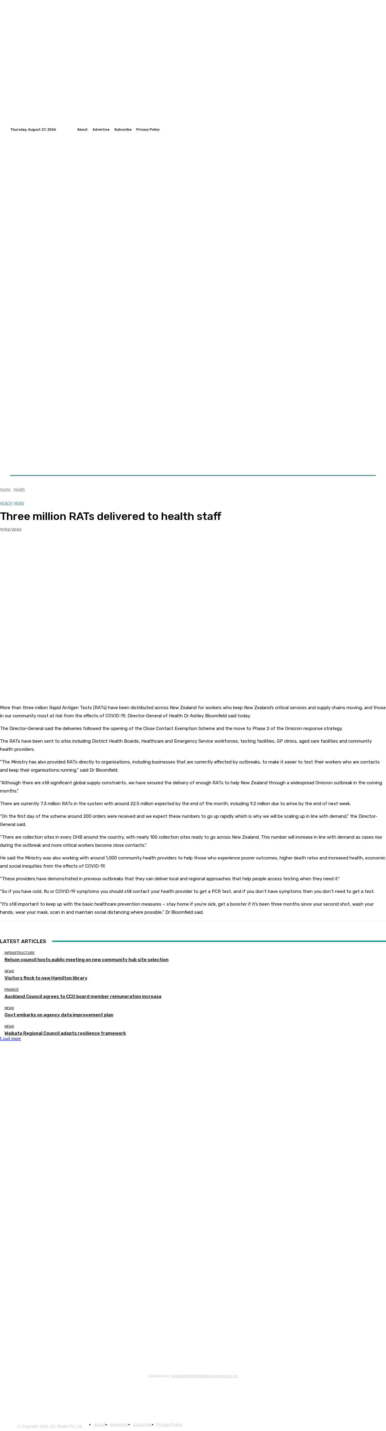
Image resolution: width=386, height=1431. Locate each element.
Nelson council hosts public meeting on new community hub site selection (87, 959)
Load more (10, 1038)
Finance (12, 989)
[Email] (75, 549)
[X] (32, 549)
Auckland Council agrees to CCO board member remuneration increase (83, 996)
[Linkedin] (372, 129)
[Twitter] (365, 129)
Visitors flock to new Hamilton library (46, 978)
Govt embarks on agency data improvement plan (59, 1015)
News (19, 503)
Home (5, 489)
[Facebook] (357, 129)
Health (19, 489)
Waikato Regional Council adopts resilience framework (65, 1033)
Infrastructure (20, 953)
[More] (119, 549)
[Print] (97, 549)
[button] (369, 461)
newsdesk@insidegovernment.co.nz (204, 1376)
